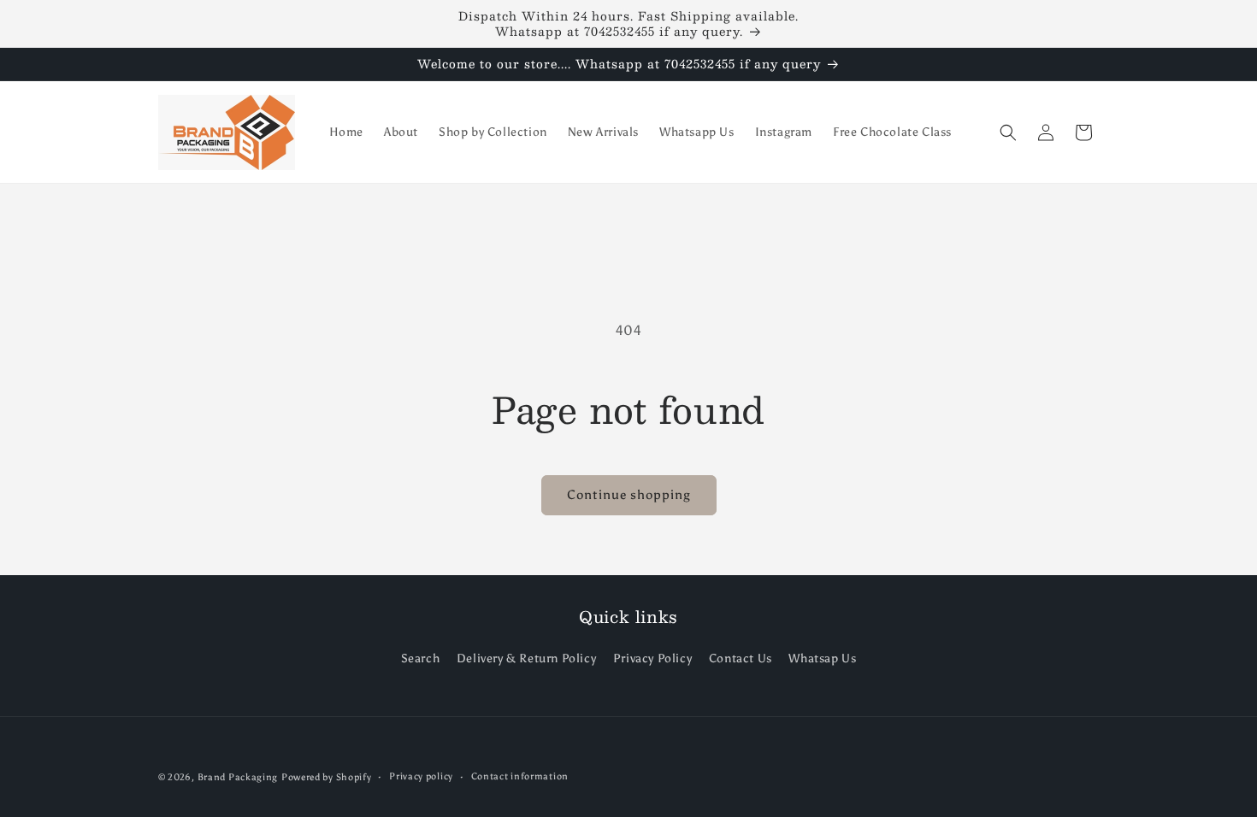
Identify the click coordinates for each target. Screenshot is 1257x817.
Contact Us (740, 658)
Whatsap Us (822, 658)
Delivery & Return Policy (526, 658)
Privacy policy (421, 776)
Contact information (520, 776)
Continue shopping (629, 495)
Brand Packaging (238, 777)
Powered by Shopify (326, 777)
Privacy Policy (652, 658)
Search (420, 658)
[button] (1008, 132)
